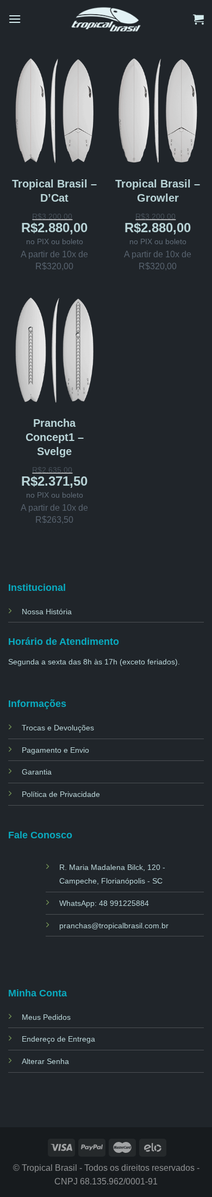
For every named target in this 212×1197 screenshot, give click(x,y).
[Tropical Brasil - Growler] (157, 110)
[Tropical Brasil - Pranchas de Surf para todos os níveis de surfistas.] (106, 19)
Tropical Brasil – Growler (157, 191)
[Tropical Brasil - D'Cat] (54, 110)
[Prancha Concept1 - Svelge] (54, 349)
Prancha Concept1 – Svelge (55, 437)
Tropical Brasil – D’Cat (54, 191)
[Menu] (14, 18)
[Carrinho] (198, 19)
